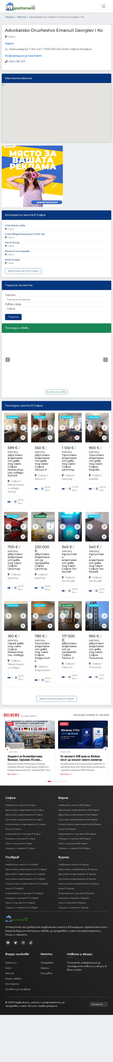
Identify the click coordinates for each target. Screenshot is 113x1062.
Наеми (45, 968)
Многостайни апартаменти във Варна (79, 824)
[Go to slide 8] (64, 781)
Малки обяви (13, 978)
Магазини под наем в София (20, 838)
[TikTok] (31, 942)
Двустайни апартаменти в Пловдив (25, 874)
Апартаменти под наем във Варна (77, 834)
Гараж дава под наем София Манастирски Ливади (16, 649)
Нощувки (47, 973)
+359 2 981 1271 (16, 61)
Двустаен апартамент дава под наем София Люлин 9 (42, 462)
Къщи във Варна (67, 829)
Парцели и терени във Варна (74, 848)
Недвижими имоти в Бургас (73, 864)
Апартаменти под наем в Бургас (76, 893)
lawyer (20, 37)
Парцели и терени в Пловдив (21, 907)
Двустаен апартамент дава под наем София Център (15, 561)
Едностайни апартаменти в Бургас (78, 869)
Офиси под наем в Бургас (72, 902)
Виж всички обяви (56, 392)
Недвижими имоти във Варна (74, 805)
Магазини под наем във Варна (74, 838)
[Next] (106, 749)
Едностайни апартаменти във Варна (78, 810)
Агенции (11, 962)
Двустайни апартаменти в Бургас (77, 874)
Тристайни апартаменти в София (24, 819)
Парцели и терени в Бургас (73, 907)
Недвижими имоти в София (20, 805)
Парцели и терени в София (20, 848)
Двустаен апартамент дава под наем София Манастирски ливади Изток (15, 465)
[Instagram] (23, 942)
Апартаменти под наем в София (23, 834)
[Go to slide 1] (46, 781)
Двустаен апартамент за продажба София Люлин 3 (69, 651)
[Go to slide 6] (59, 781)
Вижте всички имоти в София (57, 698)
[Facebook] (8, 942)
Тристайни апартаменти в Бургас (77, 879)
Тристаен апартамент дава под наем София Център (69, 462)
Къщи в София (13, 829)
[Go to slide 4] (55, 781)
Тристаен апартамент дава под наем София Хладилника (42, 652)
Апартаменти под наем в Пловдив (24, 893)
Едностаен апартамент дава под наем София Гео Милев (69, 563)
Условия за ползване (18, 989)
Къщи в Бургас (66, 888)
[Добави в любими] (23, 437)
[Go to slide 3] (52, 781)
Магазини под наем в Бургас (73, 898)
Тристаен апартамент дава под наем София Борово (96, 462)
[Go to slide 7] (62, 781)
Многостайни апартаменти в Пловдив (26, 883)
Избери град (13, 304)
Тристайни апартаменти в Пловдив (25, 879)
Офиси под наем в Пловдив (20, 902)
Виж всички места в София (23, 271)
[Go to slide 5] (57, 781)
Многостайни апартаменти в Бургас (78, 883)
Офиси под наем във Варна (72, 843)
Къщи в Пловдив (14, 888)
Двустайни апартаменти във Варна (78, 814)
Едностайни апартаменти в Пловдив (25, 869)
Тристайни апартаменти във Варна (78, 819)
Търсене (10, 295)
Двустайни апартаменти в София (24, 814)
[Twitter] (15, 942)
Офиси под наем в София (18, 843)
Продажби (47, 962)
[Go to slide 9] (67, 781)
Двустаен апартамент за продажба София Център (42, 561)
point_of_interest (35, 37)
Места (21, 17)
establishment (54, 37)
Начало (9, 17)
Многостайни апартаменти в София (25, 824)
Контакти (12, 984)
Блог (8, 968)
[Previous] (7, 749)
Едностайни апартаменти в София (24, 810)
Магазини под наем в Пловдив (21, 898)
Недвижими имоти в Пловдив (21, 864)
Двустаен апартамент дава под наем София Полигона (96, 651)
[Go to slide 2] (49, 781)
